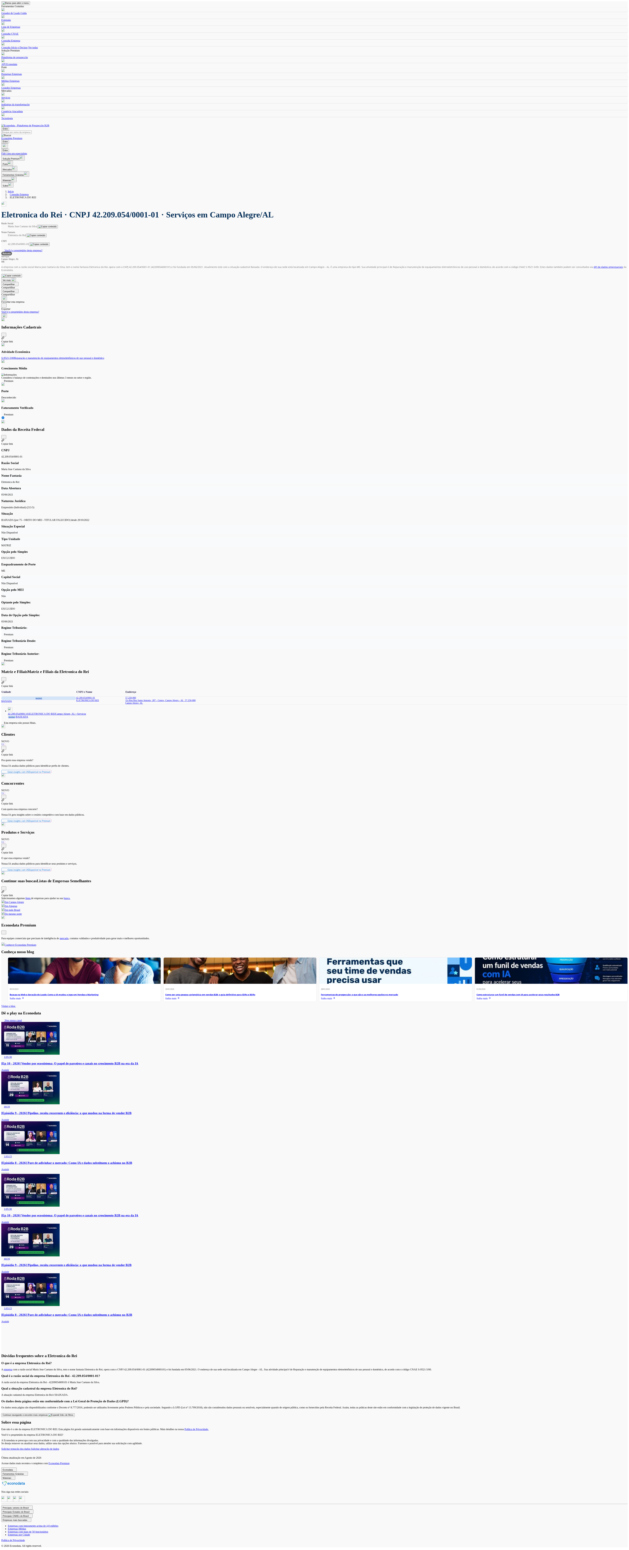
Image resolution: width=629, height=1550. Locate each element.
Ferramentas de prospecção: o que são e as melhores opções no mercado (359, 994)
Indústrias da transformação (15, 104)
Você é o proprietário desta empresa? (23, 250)
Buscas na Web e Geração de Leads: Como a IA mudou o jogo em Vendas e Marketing (54, 994)
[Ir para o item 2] (5, 1173)
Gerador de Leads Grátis (14, 13)
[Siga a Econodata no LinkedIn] (10, 1501)
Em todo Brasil (12, 910)
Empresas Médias (17, 1528)
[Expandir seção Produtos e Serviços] (3, 846)
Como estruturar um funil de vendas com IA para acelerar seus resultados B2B (518, 994)
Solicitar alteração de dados (45, 1448)
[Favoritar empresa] (4, 298)
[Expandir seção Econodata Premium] (3, 932)
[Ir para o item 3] (8, 1173)
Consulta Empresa (10, 40)
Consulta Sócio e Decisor (14, 47)
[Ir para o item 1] (2, 1173)
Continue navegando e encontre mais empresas (25, 1415)
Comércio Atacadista (12, 111)
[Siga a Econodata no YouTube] (22, 1501)
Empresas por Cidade (19, 1534)
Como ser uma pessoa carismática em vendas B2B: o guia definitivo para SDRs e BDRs (210, 994)
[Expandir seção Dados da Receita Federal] (3, 437)
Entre (5, 129)
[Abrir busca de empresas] (4, 146)
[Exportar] (4, 305)
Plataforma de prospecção (14, 57)
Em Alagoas (11, 906)
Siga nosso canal (13, 1020)
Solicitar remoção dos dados (16, 1448)
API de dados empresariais (608, 267)
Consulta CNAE (10, 33)
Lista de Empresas (10, 27)
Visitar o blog (8, 1006)
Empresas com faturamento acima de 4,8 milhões (33, 1525)
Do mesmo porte (13, 914)
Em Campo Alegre (14, 902)
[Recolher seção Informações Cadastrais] (3, 334)
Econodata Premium (58, 1463)
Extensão (6, 20)
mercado (64, 938)
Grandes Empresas (11, 87)
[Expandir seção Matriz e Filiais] (3, 679)
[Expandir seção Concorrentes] (3, 797)
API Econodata (9, 64)
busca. (67, 898)
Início (11, 191)
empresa (8, 1369)
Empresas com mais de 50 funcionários (28, 1531)
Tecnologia (7, 118)
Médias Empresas (10, 81)
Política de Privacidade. (196, 1429)
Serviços (5, 97)
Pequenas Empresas (11, 74)
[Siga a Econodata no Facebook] (16, 1501)
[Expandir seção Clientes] (3, 748)
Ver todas (33, 47)
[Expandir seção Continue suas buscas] (3, 888)
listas (28, 898)
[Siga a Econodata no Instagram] (4, 1501)
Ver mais (7, 280)
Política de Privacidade (13, 1540)
